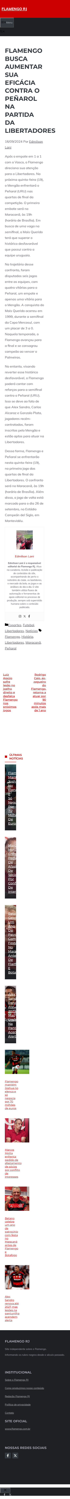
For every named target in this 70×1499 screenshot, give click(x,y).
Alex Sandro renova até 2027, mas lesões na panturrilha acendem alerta (12, 1308)
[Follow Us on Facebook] (8, 1455)
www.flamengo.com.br (17, 1428)
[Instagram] (20, 616)
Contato (9, 1412)
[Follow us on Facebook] (4, 1494)
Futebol (28, 625)
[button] (2, 31)
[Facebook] (29, 616)
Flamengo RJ (14, 9)
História (27, 637)
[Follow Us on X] (15, 1455)
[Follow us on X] (10, 1494)
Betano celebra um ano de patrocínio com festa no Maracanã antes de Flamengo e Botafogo (16, 943)
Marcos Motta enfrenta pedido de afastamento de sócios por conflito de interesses (13, 1163)
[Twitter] (24, 616)
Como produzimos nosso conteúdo (24, 1388)
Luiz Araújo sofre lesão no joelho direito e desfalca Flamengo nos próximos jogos (10, 692)
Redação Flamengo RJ (17, 1396)
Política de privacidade (18, 1404)
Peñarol (10, 648)
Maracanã (33, 642)
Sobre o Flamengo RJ (16, 1379)
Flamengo (12, 637)
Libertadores (14, 631)
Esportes (14, 625)
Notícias (32, 631)
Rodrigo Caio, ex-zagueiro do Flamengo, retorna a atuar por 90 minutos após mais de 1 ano (38, 692)
